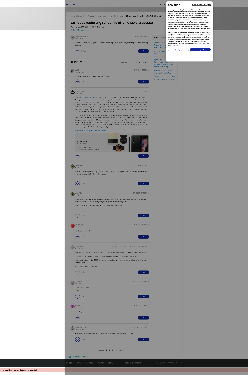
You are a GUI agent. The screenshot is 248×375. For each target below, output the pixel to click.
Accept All (200, 50)
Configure (178, 50)
